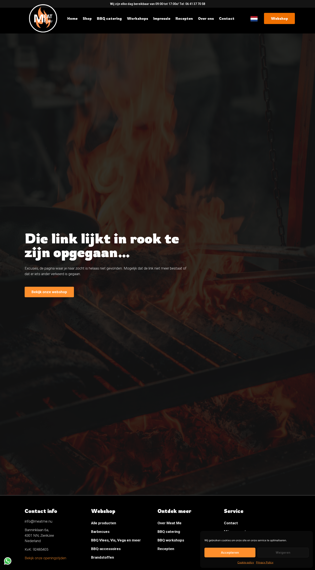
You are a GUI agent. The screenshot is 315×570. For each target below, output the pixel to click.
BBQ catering (169, 531)
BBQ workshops (171, 540)
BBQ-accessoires (106, 549)
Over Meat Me (170, 523)
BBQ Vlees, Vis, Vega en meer (116, 540)
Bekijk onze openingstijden (45, 558)
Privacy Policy (264, 562)
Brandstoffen (102, 557)
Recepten (166, 549)
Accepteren (230, 553)
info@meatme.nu (38, 521)
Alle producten (103, 523)
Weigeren (283, 553)
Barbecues (100, 531)
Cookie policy (245, 562)
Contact (231, 523)
